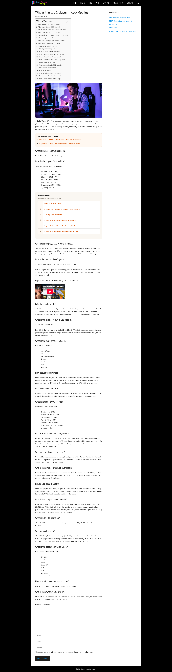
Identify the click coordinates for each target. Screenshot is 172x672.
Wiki (97, 3)
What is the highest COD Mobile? (49, 27)
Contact (130, 3)
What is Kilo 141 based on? (47, 68)
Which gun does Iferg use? (47, 49)
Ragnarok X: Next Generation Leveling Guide (59, 226)
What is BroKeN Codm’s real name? (49, 24)
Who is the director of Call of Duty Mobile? (53, 59)
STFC (90, 3)
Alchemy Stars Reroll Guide (53, 214)
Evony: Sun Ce (114, 24)
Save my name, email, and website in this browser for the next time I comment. (65, 652)
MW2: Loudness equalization (119, 17)
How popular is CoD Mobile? (47, 46)
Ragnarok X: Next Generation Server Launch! (60, 220)
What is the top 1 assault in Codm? (49, 43)
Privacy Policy (118, 3)
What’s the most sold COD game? (49, 32)
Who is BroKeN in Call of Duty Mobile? (52, 54)
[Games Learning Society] (39, 3)
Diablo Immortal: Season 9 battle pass (122, 31)
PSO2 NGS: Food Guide (52, 203)
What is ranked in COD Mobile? (49, 51)
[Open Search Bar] (138, 3)
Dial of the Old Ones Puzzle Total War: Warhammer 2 (60, 139)
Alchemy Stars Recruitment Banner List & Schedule (62, 209)
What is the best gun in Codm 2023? (50, 73)
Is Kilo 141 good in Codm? (47, 62)
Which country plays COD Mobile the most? (52, 30)
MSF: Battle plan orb (116, 28)
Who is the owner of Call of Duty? (50, 79)
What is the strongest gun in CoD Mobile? (51, 40)
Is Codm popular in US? (45, 38)
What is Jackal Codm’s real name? (50, 57)
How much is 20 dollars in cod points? (51, 76)
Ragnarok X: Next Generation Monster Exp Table (61, 231)
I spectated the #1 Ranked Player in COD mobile (53, 35)
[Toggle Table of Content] (67, 21)
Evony (82, 3)
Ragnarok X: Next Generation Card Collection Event (59, 143)
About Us (106, 3)
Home (74, 3)
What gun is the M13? (46, 70)
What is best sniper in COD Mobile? (50, 65)
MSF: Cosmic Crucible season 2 (120, 21)
